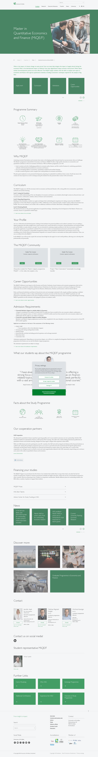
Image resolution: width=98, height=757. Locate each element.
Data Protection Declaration (49, 391)
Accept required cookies (49, 381)
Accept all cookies (49, 377)
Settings (48, 385)
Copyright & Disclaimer (49, 393)
